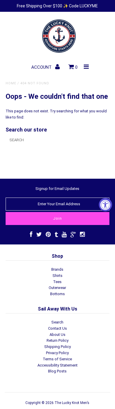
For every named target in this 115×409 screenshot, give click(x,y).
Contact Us (57, 328)
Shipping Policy (57, 346)
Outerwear (57, 287)
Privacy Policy (57, 353)
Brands (57, 269)
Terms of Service (57, 359)
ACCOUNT (42, 67)
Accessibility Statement (57, 365)
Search (57, 322)
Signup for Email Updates (57, 188)
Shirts (57, 275)
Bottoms (57, 294)
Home (11, 83)
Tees (57, 282)
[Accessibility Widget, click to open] (105, 204)
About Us (57, 334)
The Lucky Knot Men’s (72, 403)
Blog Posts (57, 371)
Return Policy (57, 340)
